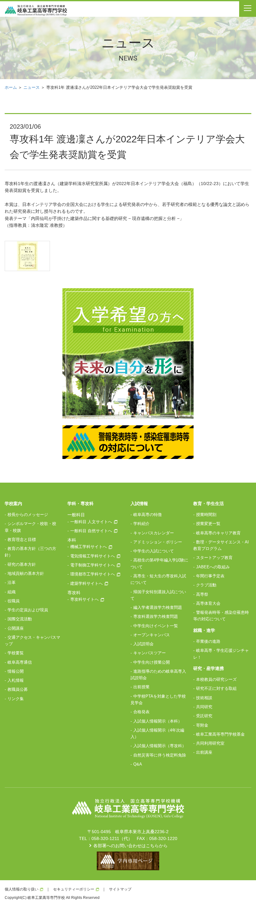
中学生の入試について (153, 551)
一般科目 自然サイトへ (91, 530)
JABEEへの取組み (213, 567)
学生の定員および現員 (27, 610)
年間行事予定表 (210, 576)
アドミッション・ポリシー (157, 542)
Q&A (137, 764)
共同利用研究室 (210, 743)
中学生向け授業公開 (151, 662)
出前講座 (204, 752)
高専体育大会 (208, 603)
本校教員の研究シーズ (216, 679)
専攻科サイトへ (84, 599)
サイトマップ (120, 889)
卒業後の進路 (208, 641)
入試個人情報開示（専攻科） (159, 745)
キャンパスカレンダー (153, 533)
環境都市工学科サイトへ (92, 574)
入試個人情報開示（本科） (157, 721)
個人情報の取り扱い (21, 889)
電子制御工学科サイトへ (92, 565)
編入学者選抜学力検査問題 (157, 607)
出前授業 (141, 687)
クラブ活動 (206, 585)
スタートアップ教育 (214, 557)
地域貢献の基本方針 (25, 573)
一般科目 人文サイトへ (91, 521)
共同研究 (204, 706)
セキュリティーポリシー (73, 889)
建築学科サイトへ (86, 583)
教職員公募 (17, 689)
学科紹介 (141, 523)
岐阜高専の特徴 (147, 514)
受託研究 (204, 716)
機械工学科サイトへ (88, 546)
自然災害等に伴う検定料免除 (159, 755)
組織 (11, 592)
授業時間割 (206, 514)
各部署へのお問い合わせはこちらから (130, 845)
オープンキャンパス (151, 635)
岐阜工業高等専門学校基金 (220, 734)
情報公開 (15, 671)
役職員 (13, 601)
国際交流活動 (19, 619)
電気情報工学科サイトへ (92, 556)
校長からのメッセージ (27, 514)
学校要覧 (15, 653)
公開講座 (15, 628)
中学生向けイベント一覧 (155, 625)
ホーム (11, 87)
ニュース (31, 87)
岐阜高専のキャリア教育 (218, 533)
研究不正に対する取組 (216, 688)
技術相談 (204, 697)
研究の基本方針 (21, 564)
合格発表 (141, 711)
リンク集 (15, 698)
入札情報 (15, 680)
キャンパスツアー (149, 653)
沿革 (11, 582)
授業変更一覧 (208, 523)
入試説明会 (143, 644)
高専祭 (202, 594)
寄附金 (202, 725)
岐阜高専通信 (19, 662)
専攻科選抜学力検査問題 (155, 616)
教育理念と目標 (21, 539)
